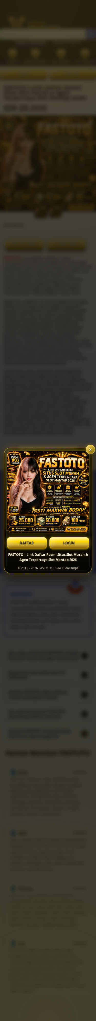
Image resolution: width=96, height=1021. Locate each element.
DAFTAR (27, 543)
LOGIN (69, 543)
